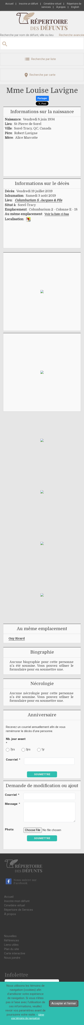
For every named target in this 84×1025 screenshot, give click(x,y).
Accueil (9, 3)
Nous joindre (12, 957)
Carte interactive (14, 953)
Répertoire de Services (18, 909)
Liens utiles (11, 945)
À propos (61, 7)
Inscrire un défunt (28, 3)
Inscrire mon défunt (16, 901)
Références (11, 940)
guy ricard (17, 638)
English (75, 7)
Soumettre (42, 774)
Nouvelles (10, 936)
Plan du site (11, 949)
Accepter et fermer (63, 1003)
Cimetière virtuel (52, 3)
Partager (42, 98)
